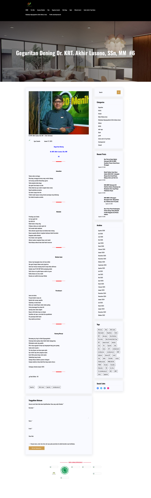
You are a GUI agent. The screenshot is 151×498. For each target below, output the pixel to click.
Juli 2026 (100, 234)
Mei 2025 (100, 278)
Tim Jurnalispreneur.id (102, 371)
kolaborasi (100, 355)
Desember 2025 (102, 256)
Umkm (99, 374)
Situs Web (31, 436)
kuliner (104, 358)
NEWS (99, 126)
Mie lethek (110, 358)
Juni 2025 (100, 274)
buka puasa (105, 336)
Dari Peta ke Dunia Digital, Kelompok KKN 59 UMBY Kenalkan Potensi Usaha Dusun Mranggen (111, 162)
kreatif (114, 355)
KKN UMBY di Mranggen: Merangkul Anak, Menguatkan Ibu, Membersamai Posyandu (111, 199)
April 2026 (100, 243)
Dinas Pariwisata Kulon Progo (111, 339)
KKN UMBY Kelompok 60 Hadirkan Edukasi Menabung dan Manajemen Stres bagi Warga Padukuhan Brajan (112, 188)
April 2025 (100, 281)
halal (115, 345)
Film (104, 345)
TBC (106, 368)
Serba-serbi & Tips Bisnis (104, 139)
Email (30, 429)
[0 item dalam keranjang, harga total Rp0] (124, 14)
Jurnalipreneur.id (116, 349)
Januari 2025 (101, 290)
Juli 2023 (100, 303)
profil (99, 136)
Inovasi (104, 349)
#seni (106, 329)
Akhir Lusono (41, 387)
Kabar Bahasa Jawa (102, 117)
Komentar (31, 408)
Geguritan (32, 387)
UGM (111, 371)
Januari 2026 (101, 252)
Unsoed (100, 145)
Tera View (112, 368)
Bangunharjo (109, 333)
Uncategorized (101, 142)
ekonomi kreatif (106, 342)
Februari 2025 (101, 287)
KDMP (118, 352)
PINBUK (99, 365)
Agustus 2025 (101, 268)
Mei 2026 (100, 240)
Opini (99, 132)
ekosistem (114, 342)
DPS (99, 342)
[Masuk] (119, 14)
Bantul (116, 333)
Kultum (100, 123)
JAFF (109, 349)
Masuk (28, 19)
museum (117, 358)
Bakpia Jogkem (101, 333)
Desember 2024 (102, 293)
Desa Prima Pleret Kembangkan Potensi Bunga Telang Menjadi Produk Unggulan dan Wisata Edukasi (112, 211)
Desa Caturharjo (113, 336)
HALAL (99, 110)
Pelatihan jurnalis (101, 361)
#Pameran (100, 329)
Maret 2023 (101, 306)
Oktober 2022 (101, 315)
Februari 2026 (101, 249)
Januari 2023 (101, 309)
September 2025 (102, 265)
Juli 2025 (100, 271)
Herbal (99, 114)
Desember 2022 (102, 312)
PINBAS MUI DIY (111, 361)
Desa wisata (100, 339)
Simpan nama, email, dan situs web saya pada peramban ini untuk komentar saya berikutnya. (53, 444)
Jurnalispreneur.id (56, 387)
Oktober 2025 (101, 262)
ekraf (99, 345)
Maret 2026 (101, 246)
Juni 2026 (100, 237)
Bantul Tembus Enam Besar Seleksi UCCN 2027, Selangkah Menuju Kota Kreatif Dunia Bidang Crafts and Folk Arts (111, 175)
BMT (99, 336)
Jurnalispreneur (101, 352)
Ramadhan (112, 365)
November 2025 (102, 259)
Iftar (99, 349)
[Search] (119, 92)
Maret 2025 (101, 284)
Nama (30, 421)
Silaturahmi (100, 368)
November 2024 (102, 296)
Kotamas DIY (107, 355)
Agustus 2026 (101, 230)
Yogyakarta (106, 374)
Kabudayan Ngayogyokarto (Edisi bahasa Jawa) (109, 120)
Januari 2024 (101, 299)
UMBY (115, 371)
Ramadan (106, 365)
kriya (99, 358)
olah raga (100, 129)
